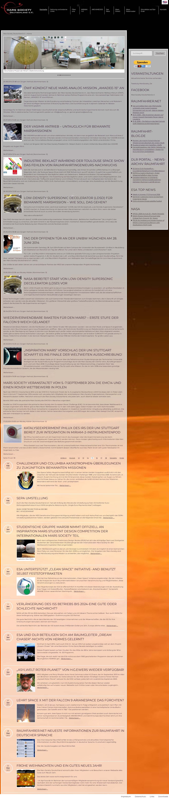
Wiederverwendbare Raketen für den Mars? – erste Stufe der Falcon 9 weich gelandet (60, 320)
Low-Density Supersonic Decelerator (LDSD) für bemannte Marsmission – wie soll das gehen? (68, 200)
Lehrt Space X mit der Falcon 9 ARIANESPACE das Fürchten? (70, 700)
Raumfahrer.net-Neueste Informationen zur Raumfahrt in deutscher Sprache (70, 733)
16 (97, 458)
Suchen (160, 53)
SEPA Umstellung (32, 498)
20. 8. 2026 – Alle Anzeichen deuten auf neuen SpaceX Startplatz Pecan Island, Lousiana (148, 117)
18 (106, 458)
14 (88, 458)
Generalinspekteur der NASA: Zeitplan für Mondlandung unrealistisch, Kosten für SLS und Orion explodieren (149, 149)
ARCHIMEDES (97, 9)
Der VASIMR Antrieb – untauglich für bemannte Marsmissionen (67, 129)
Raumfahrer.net (146, 101)
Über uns (74, 10)
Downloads (163, 796)
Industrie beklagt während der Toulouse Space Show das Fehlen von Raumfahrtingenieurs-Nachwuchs (74, 163)
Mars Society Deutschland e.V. (14, 34)
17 (101, 458)
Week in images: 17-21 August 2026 (146, 194)
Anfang (63, 458)
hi (77, 407)
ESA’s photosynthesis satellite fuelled (147, 201)
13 (83, 458)
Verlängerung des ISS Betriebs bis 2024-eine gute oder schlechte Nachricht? (67, 606)
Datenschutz (140, 796)
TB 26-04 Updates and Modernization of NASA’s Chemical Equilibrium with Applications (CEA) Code (148, 222)
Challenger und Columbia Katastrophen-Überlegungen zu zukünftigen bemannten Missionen (69, 465)
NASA (135, 209)
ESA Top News (143, 190)
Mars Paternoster (130, 10)
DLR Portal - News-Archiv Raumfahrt (148, 162)
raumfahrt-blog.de (142, 134)
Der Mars (108, 10)
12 (79, 458)
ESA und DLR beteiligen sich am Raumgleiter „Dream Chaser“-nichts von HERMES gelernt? (64, 637)
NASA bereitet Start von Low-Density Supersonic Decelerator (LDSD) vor (68, 281)
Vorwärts (113, 458)
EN (165, 2)
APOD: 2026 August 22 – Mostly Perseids (148, 214)
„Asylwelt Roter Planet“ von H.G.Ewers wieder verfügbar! (70, 670)
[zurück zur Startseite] (17, 8)
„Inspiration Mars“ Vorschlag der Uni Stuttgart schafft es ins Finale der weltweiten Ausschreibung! (73, 352)
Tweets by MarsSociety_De (141, 84)
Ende (122, 458)
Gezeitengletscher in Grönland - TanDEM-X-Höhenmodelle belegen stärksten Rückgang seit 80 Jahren (147, 180)
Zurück (72, 458)
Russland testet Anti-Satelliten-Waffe (147, 145)
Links (152, 796)
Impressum (126, 796)
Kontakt (163, 9)
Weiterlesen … (9, 116)
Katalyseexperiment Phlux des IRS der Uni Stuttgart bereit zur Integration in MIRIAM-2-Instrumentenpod (72, 430)
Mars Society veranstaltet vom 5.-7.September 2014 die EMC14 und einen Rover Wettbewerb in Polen (62, 385)
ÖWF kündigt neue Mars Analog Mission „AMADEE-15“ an (74, 88)
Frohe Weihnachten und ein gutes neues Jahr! (59, 765)
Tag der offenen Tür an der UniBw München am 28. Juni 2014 (70, 240)
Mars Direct (117, 10)
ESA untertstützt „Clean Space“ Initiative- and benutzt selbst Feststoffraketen (66, 571)
